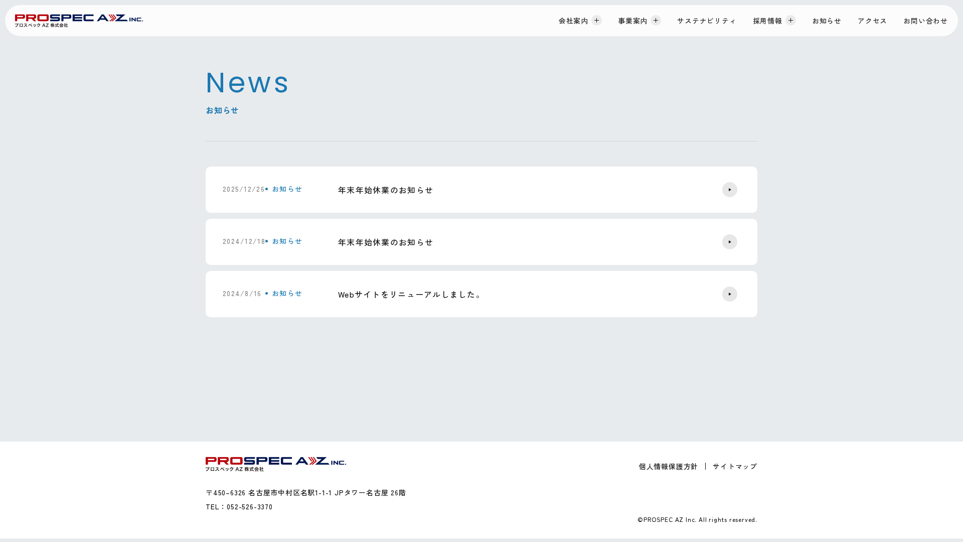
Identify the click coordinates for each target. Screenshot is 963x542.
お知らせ (827, 21)
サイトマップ (735, 466)
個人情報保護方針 (668, 466)
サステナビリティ (706, 21)
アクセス (872, 21)
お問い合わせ (925, 21)
